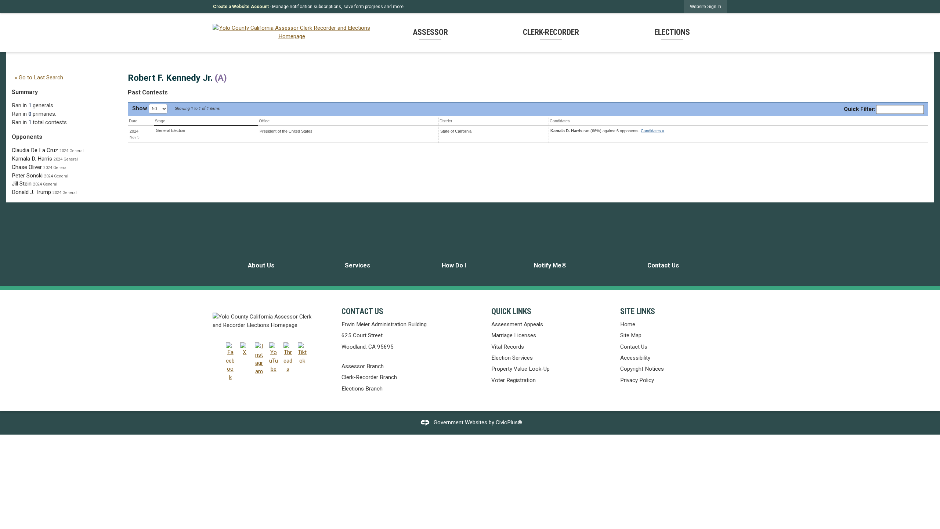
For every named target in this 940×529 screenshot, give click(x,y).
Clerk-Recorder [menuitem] (551, 32)
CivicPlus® (509, 422)
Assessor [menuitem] (430, 32)
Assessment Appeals (517, 324)
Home (627, 324)
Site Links (637, 311)
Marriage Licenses (513, 335)
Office (264, 121)
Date (133, 121)
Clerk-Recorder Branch (369, 377)
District (446, 121)
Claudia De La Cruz (35, 150)
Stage (160, 121)
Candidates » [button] (652, 131)
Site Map (630, 335)
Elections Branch (362, 388)
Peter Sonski (27, 175)
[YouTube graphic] (273, 357)
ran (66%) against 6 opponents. (607, 131)
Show (140, 108)
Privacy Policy (637, 380)
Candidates (560, 121)
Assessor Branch (362, 366)
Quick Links (511, 311)
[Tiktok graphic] (302, 353)
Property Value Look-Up (520, 369)
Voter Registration (513, 380)
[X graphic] (244, 349)
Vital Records (507, 346)
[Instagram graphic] (259, 359)
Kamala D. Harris (32, 158)
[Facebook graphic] (230, 362)
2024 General (71, 150)
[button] (705, 6)
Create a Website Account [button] (241, 6)
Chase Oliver (27, 167)
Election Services (512, 358)
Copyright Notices (642, 369)
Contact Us (633, 346)
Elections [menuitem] (672, 32)
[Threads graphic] (287, 357)
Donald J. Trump (31, 192)
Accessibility (635, 358)
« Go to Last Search (39, 77)
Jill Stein (22, 183)
